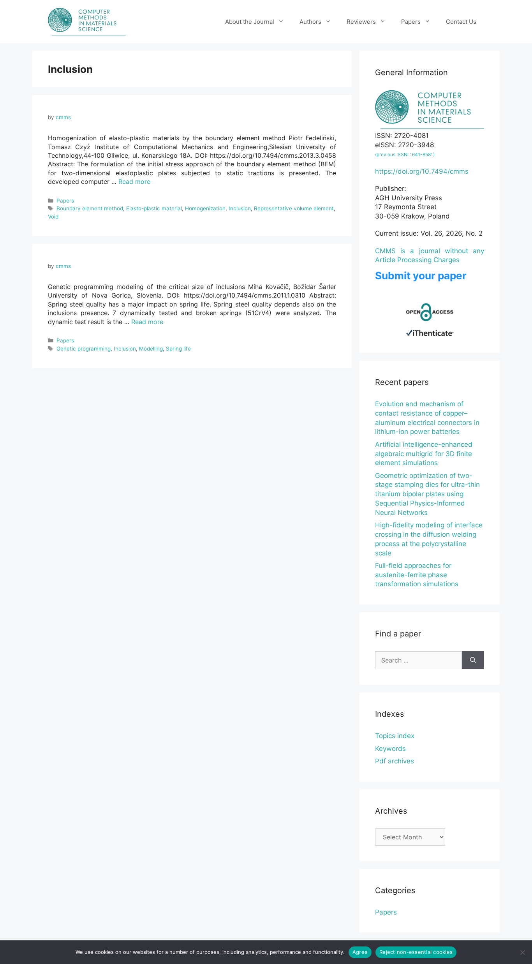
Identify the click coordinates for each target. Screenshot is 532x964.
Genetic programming (83, 348)
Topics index (394, 736)
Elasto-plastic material (154, 208)
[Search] (473, 660)
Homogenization (205, 208)
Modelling (151, 348)
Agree (360, 952)
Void (53, 216)
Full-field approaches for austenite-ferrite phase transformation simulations (416, 575)
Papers (411, 21)
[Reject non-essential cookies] (522, 952)
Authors (310, 21)
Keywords (390, 749)
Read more (134, 181)
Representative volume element (294, 208)
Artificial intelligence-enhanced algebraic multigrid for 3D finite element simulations (423, 454)
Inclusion (240, 208)
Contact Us (461, 21)
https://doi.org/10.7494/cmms (422, 171)
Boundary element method (89, 208)
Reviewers (361, 21)
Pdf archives (394, 761)
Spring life (178, 348)
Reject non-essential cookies (416, 952)
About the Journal (249, 21)
